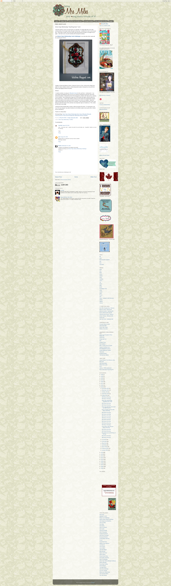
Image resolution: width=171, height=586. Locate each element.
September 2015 (105, 393)
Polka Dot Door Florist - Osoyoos (106, 314)
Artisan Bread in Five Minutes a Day (107, 360)
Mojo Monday (102, 551)
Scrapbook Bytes (103, 353)
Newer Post (58, 177)
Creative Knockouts (104, 533)
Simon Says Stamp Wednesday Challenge (77, 148)
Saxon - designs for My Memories (107, 298)
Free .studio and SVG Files (101, 21)
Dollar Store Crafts (103, 364)
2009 (102, 461)
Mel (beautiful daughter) (105, 259)
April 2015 (104, 444)
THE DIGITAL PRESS (104, 355)
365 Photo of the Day (106, 396)
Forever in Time (62, 115)
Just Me (60, 125)
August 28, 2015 (65, 125)
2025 (102, 374)
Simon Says (79, 114)
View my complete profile (105, 25)
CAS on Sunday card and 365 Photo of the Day (108, 410)
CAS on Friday (103, 522)
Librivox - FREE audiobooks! (106, 368)
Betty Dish (102, 361)
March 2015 (104, 446)
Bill (100, 256)
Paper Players (102, 554)
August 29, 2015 (64, 136)
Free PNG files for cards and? (75, 21)
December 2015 (105, 388)
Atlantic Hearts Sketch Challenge (106, 519)
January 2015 (105, 450)
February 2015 (105, 448)
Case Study (102, 525)
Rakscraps (102, 351)
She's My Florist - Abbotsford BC (106, 319)
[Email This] (83, 117)
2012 (102, 455)
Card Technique (69, 115)
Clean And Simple (103, 530)
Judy (101, 258)
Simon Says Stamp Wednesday (69, 114)
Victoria (101, 303)
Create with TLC (103, 339)
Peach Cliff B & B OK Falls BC (106, 312)
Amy (100, 271)
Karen (101, 283)
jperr (59, 136)
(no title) (62, 190)
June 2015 (104, 441)
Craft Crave (102, 337)
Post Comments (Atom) (66, 179)
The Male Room (103, 567)
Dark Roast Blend (103, 363)
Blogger (93, 582)
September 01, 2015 (66, 145)
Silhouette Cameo (73, 93)
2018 (102, 381)
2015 (102, 386)
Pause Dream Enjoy (104, 556)
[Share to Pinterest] (88, 117)
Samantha (102, 264)
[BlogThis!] (84, 117)
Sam (100, 296)
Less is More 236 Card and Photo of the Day (107, 427)
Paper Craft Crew (103, 552)
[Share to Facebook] (87, 117)
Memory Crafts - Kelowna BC (106, 309)
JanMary (101, 279)
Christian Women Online (105, 324)
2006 (102, 466)
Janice (101, 280)
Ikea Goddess (102, 343)
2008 (102, 462)
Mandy (59, 145)
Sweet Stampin (103, 565)
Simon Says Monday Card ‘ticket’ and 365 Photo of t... (109, 407)
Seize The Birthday (104, 559)
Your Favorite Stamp (104, 573)
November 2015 (105, 390)
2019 (102, 379)
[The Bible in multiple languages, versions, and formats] (109, 493)
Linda (101, 290)
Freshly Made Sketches (104, 538)
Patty (101, 293)
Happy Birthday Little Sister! (66, 197)
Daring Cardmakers (104, 536)
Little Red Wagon (103, 549)
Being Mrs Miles (104, 23)
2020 (102, 378)
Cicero (101, 274)
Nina (100, 262)
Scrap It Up (102, 317)
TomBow (86, 115)
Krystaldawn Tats (103, 288)
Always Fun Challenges (104, 517)
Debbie (101, 275)
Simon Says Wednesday (64, 119)
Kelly (101, 285)
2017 (102, 383)
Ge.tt (101, 366)
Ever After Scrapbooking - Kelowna (107, 308)
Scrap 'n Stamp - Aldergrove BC (106, 315)
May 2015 (104, 443)
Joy (100, 282)
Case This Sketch (103, 527)
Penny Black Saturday (104, 557)
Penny (101, 295)
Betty (101, 272)
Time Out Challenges (104, 568)
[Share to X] (85, 117)
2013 (102, 454)
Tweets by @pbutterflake (105, 104)
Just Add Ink (102, 544)
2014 (102, 452)
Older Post (93, 177)
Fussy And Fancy (103, 541)
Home (56, 21)
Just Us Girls (102, 546)
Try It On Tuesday (103, 570)
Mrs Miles (75, 115)
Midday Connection (104, 328)
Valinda (101, 301)
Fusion (101, 540)
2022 (102, 376)
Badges (111, 21)
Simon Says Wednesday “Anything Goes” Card (107, 401)
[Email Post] (81, 117)
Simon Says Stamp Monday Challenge (108, 560)
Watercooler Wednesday (105, 572)
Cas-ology (102, 524)
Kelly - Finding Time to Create (106, 345)
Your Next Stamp (103, 575)
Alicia (101, 269)
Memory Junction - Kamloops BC (106, 311)
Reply (59, 132)
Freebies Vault (63, 21)
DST (100, 340)
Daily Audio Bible (103, 325)
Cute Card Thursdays (104, 535)
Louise (101, 291)
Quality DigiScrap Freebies (105, 350)
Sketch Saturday (103, 562)
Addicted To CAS (103, 516)
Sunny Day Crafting (104, 564)
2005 (102, 468)
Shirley (101, 299)
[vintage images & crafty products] (105, 251)
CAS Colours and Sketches (105, 520)
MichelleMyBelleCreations (105, 348)
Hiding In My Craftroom (104, 543)
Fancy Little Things (104, 327)
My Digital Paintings (88, 21)
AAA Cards (102, 514)
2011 (102, 457)
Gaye (101, 277)
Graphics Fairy (103, 342)
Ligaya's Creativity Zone (105, 347)
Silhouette (84, 114)
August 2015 (105, 395)
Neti (100, 261)
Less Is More (102, 548)
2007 (102, 464)
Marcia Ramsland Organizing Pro (107, 369)
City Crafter (102, 528)
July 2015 (104, 439)
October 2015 (105, 391)
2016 (102, 385)
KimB (101, 287)
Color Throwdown (103, 532)
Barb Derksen (80, 115)
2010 (102, 459)
